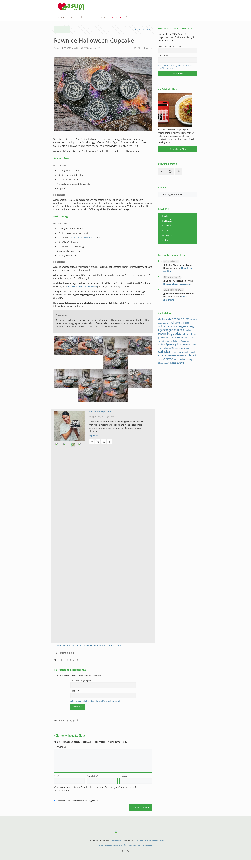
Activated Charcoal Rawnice (82, 286)
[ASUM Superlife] (71, 6)
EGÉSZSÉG (167, 220)
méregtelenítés (191, 344)
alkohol (161, 319)
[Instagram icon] (128, 850)
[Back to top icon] (238, 854)
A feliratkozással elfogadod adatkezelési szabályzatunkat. (95, 701)
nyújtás (160, 348)
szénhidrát (190, 355)
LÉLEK (165, 230)
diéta (169, 326)
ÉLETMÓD (167, 225)
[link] (69, 426)
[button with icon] (92, 441)
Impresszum (117, 840)
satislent (165, 351)
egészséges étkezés (171, 330)
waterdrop (181, 359)
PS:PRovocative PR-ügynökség (150, 840)
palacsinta (178, 348)
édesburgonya (163, 363)
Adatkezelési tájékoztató (110, 845)
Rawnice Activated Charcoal (82, 237)
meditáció (172, 341)
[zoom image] (69, 426)
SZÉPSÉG (166, 240)
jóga (161, 337)
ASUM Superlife (71, 48)
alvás (168, 319)
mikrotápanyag (182, 341)
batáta (160, 323)
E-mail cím (92, 776)
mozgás (182, 344)
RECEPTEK (167, 235)
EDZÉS (165, 215)
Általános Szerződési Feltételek (138, 845)
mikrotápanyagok (168, 344)
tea (159, 360)
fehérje (162, 333)
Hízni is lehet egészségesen (177, 284)
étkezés (172, 362)
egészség (186, 326)
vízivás (168, 359)
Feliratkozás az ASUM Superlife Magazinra (77, 800)
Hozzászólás (60, 746)
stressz (163, 355)
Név (56, 776)
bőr (164, 323)
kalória (167, 337)
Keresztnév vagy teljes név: (82, 680)
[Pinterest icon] (126, 850)
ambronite (180, 318)
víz (161, 360)
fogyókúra (176, 333)
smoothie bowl (188, 352)
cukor (161, 326)
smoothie (177, 352)
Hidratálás (191, 333)
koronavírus (185, 337)
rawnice (185, 348)
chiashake (173, 322)
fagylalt (187, 330)
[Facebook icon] (123, 850)
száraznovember (175, 356)
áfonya (190, 360)
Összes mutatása (143, 29)
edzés (175, 326)
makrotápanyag (163, 341)
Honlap (123, 776)
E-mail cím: (75, 691)
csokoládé (185, 322)
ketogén (173, 338)
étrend (180, 362)
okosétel (169, 348)
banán (193, 319)
